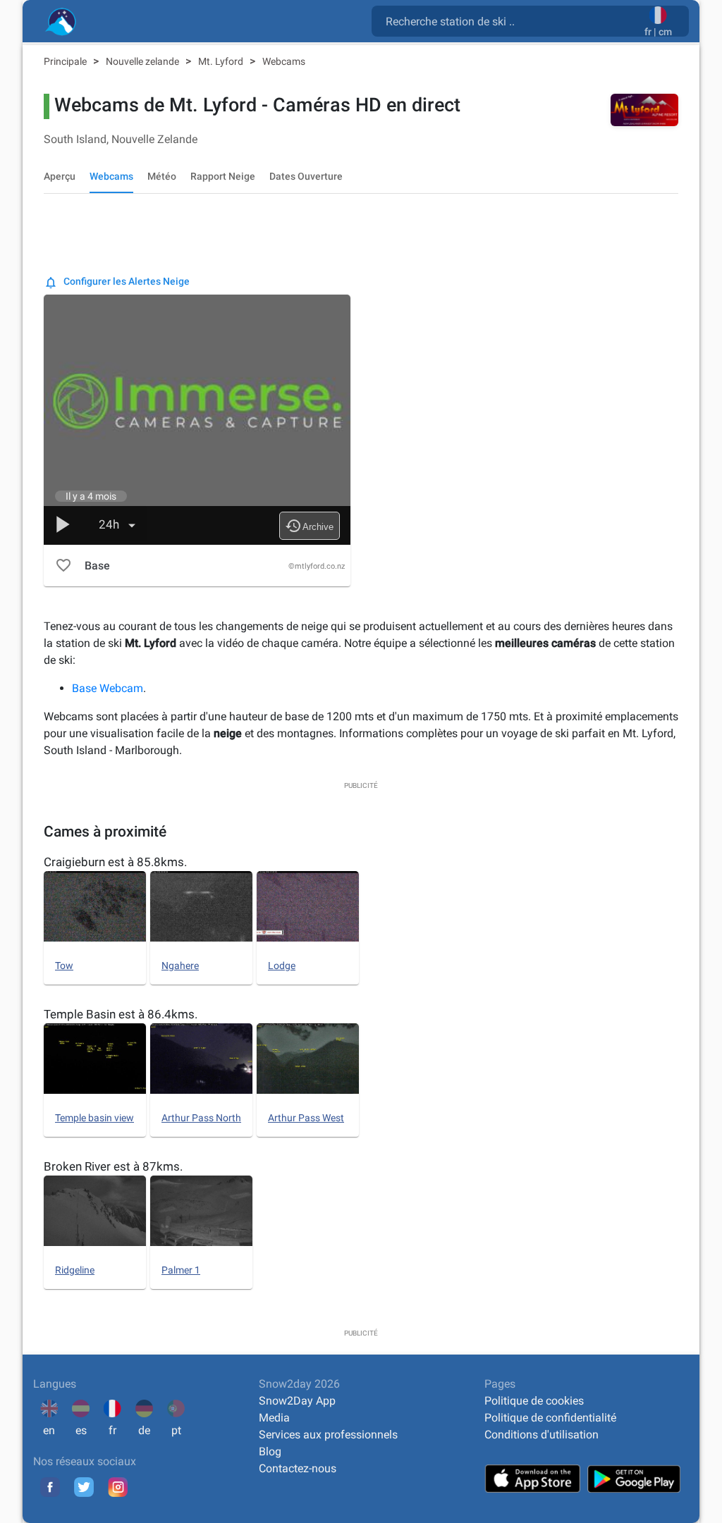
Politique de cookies (534, 1400)
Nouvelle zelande (143, 61)
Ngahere (180, 965)
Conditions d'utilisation (541, 1434)
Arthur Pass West (306, 1117)
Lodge (281, 965)
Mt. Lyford (221, 61)
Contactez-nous (297, 1468)
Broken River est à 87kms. (113, 1166)
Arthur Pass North (201, 1117)
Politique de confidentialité (550, 1417)
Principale (66, 61)
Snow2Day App (297, 1400)
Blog (270, 1451)
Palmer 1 (180, 1270)
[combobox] (511, 20)
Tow (64, 965)
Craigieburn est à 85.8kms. (115, 862)
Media (274, 1417)
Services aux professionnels (328, 1434)
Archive (309, 525)
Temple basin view (94, 1117)
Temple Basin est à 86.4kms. (120, 1014)
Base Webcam (107, 688)
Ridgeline (74, 1270)
